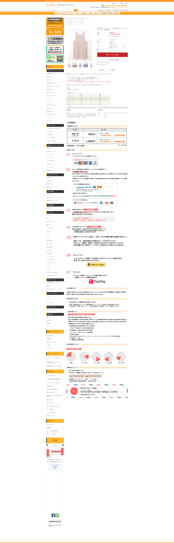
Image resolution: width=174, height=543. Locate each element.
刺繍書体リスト (49, 338)
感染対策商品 (49, 427)
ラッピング (49, 326)
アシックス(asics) (50, 131)
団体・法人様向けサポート (51, 392)
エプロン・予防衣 (50, 259)
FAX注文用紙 (125, 10)
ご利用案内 (101, 10)
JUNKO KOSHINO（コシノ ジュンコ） (54, 289)
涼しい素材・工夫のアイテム (52, 275)
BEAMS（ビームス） (50, 111)
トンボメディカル (50, 98)
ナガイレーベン (83, 19)
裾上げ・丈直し (49, 320)
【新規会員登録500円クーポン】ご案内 (54, 366)
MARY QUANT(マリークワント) (52, 187)
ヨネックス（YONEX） (51, 137)
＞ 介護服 (81, 21)
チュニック (49, 218)
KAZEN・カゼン (50, 76)
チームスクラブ (49, 348)
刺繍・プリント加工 (52, 331)
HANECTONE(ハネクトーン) (52, 200)
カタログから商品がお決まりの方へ (53, 406)
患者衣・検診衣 (49, 240)
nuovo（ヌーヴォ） (50, 194)
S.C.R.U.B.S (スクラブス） (51, 105)
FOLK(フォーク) (49, 79)
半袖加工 (48, 323)
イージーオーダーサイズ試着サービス (53, 382)
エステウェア (49, 250)
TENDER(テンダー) (50, 170)
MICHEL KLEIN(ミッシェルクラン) (53, 282)
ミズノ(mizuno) (49, 134)
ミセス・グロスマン (50, 302)
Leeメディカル (49, 108)
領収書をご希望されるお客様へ (52, 389)
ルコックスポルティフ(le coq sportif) (53, 128)
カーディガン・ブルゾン (51, 262)
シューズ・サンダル (50, 256)
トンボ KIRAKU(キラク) (51, 160)
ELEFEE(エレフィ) (50, 180)
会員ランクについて (50, 415)
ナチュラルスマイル (50, 167)
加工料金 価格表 (50, 335)
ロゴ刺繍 (48, 345)
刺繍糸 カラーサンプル (51, 342)
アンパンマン (49, 296)
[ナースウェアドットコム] (60, 5)
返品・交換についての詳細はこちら (105, 62)
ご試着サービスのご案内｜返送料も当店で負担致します (54, 396)
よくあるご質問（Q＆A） (51, 375)
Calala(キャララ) (50, 177)
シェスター (49, 117)
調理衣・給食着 (49, 246)
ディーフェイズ (49, 102)
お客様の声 (116, 10)
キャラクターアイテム (51, 424)
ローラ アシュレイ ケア (51, 157)
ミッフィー (49, 299)
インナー (48, 265)
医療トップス (49, 224)
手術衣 (48, 237)
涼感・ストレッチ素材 (51, 434)
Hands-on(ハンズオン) (51, 164)
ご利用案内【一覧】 (50, 386)
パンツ (48, 234)
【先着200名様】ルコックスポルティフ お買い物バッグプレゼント (54, 362)
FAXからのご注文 (50, 402)
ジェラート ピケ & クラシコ (52, 95)
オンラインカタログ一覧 (51, 309)
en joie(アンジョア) (50, 197)
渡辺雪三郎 (49, 285)
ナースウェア (49, 215)
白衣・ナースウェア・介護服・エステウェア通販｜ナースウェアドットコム (79, 18)
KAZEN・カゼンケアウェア (52, 151)
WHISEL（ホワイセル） (51, 114)
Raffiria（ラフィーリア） (51, 92)
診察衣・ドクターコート (51, 221)
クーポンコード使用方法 (51, 412)
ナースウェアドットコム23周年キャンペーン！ (54, 358)
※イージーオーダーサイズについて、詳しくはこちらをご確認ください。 (82, 77)
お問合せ (109, 10)
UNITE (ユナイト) (50, 89)
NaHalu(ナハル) (49, 148)
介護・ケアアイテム (70, 19)
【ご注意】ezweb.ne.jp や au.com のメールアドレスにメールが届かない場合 (55, 379)
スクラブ (48, 231)
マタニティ (49, 269)
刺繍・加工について (50, 399)
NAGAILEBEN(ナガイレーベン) (72, 21)
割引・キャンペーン (52, 353)
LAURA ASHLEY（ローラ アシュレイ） (54, 86)
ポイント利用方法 (50, 409)
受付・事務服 (49, 253)
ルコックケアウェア (50, 154)
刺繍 (47, 317)
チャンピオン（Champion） (52, 140)
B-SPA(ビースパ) (50, 183)
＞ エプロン (77, 19)
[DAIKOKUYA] (55, 523)
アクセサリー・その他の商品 (52, 272)
